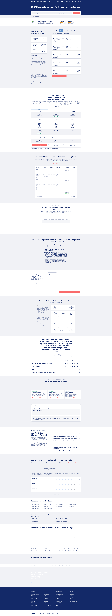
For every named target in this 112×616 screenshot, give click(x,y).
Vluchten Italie (58, 592)
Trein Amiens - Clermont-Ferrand (49, 546)
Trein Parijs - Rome (71, 531)
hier (63, 199)
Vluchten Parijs (58, 597)
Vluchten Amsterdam (59, 594)
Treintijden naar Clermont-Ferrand (52, 565)
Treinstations (33, 606)
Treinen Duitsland (34, 597)
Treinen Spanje (33, 595)
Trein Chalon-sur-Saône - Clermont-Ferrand (63, 548)
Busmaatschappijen (47, 605)
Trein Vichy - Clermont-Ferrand (49, 548)
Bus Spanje (46, 592)
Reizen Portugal (71, 598)
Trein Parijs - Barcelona (35, 508)
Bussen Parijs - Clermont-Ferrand (61, 518)
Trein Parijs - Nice (71, 506)
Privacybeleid (58, 613)
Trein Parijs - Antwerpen (60, 506)
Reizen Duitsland (71, 595)
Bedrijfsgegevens (42, 613)
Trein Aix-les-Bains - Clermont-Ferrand (37, 548)
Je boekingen (68, 1)
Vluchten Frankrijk (59, 601)
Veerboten (48, 1)
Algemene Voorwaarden (51, 613)
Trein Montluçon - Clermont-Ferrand (62, 550)
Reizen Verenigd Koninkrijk (73, 601)
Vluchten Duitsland (59, 602)
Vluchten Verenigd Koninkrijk (61, 604)
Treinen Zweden (34, 605)
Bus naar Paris (46, 599)
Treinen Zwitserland (34, 602)
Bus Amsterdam (46, 604)
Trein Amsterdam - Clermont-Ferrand (62, 540)
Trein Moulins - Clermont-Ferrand (73, 540)
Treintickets (33, 591)
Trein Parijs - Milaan (59, 531)
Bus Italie (45, 597)
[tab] (57, 33)
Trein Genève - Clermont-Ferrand (61, 542)
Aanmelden (79, 1)
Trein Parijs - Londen (47, 531)
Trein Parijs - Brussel (59, 504)
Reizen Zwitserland (72, 599)
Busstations (46, 598)
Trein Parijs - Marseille (47, 504)
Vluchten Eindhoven (59, 595)
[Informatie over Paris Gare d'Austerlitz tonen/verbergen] (79, 489)
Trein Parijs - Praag (71, 537)
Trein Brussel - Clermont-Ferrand (49, 542)
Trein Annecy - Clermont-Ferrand (36, 546)
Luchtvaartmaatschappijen (60, 599)
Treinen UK (33, 601)
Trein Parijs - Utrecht (47, 537)
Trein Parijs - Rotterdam (72, 504)
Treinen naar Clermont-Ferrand (61, 521)
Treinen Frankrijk (34, 598)
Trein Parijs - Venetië (71, 535)
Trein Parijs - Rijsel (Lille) (35, 506)
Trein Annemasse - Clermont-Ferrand (62, 546)
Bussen (41, 1)
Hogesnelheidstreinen (35, 592)
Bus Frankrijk (46, 595)
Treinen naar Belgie (34, 604)
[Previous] (42, 218)
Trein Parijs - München (47, 535)
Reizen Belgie (71, 597)
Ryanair (57, 605)
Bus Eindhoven (46, 602)
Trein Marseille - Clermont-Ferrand (61, 544)
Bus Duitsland (46, 594)
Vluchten (44, 1)
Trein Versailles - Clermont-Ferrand (74, 548)
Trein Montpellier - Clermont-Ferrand (74, 544)
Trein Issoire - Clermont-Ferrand (73, 550)
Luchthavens (58, 598)
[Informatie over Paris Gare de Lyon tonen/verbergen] (79, 484)
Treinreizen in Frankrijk (42, 565)
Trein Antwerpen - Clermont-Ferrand (37, 544)
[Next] (79, 30)
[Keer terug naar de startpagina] (34, 1)
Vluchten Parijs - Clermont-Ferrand (37, 519)
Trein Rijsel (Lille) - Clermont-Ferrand (50, 544)
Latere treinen (73, 196)
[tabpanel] (64, 285)
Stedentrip (70, 602)
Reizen (70, 589)
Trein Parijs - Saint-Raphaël (48, 508)
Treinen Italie (33, 599)
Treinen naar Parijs (34, 521)
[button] (54, 13)
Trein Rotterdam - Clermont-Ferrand (37, 542)
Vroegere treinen (39, 196)
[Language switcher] (62, 1)
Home (32, 565)
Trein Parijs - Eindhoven (35, 537)
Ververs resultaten (55, 163)
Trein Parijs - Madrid (59, 533)
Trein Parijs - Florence (59, 535)
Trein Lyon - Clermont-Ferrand (73, 542)
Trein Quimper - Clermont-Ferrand (74, 546)
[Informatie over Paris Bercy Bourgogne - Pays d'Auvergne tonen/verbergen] (79, 479)
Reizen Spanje (71, 591)
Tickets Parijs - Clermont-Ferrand (61, 519)
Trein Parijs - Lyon (46, 506)
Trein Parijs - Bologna (47, 540)
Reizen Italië (71, 592)
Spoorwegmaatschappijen (35, 594)
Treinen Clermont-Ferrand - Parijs (37, 518)
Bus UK (45, 591)
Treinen (38, 1)
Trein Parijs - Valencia (34, 540)
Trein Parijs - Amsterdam (35, 504)
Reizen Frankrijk (71, 594)
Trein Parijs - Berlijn (34, 535)
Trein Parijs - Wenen (59, 537)
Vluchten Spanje (59, 591)
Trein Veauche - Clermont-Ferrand (36, 550)
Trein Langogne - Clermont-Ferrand (49, 550)
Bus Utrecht (46, 601)
